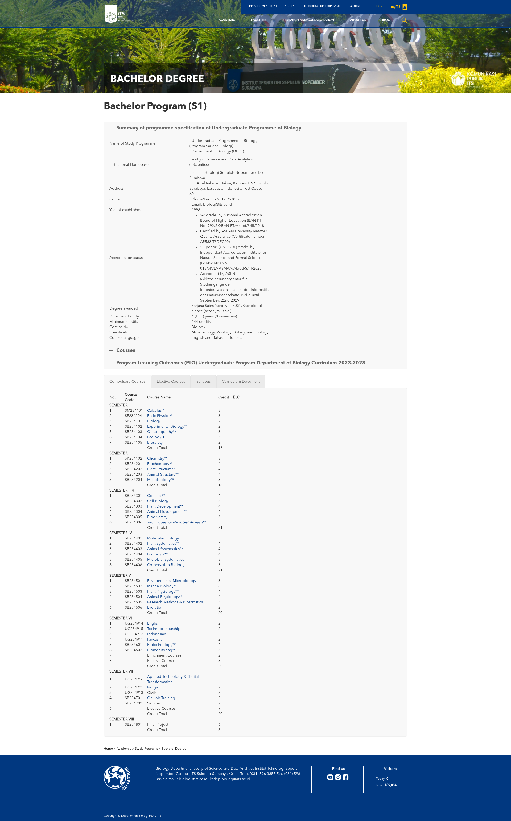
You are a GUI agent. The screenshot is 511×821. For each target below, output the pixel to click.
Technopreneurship (163, 629)
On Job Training (161, 698)
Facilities (258, 20)
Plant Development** (165, 506)
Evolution (155, 607)
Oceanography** (161, 432)
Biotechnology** (161, 645)
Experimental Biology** (167, 426)
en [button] (378, 6)
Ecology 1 (155, 437)
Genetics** (156, 496)
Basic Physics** (159, 416)
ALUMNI (355, 6)
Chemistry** (157, 458)
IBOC (386, 20)
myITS (396, 7)
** (176, 522)
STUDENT (290, 6)
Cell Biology (158, 501)
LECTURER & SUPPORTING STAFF (323, 6)
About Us (358, 20)
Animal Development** (167, 512)
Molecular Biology (163, 538)
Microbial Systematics (165, 560)
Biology (154, 421)
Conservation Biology (165, 565)
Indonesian (156, 634)
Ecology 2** (157, 554)
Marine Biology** (162, 586)
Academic (227, 20)
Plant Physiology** (163, 591)
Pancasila (154, 639)
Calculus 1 (156, 410)
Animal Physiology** (164, 597)
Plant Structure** (161, 469)
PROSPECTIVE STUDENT (263, 6)
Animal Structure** (163, 474)
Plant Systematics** (163, 544)
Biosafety (155, 442)
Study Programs (146, 748)
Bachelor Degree (174, 748)
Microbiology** (160, 480)
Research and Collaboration (308, 20)
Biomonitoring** (161, 650)
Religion (154, 687)
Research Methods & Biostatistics (175, 602)
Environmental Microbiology (171, 581)
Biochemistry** (159, 464)
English (153, 623)
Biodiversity (157, 517)
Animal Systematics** (165, 549)
